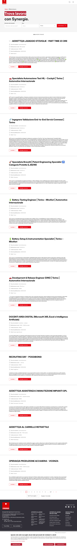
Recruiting (67, 515)
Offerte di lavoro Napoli (34, 517)
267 (51, 492)
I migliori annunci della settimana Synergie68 (42, 522)
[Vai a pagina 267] (56, 492)
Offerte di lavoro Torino (34, 514)
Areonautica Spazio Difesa (54, 515)
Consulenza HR (68, 517)
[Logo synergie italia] (4, 2)
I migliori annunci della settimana (42, 519)
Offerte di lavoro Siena (34, 525)
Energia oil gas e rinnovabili (55, 522)
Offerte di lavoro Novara (34, 519)
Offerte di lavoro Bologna (34, 522)
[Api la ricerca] (70, 2)
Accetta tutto (60, 544)
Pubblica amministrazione (54, 518)
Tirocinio (67, 520)
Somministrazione (68, 525)
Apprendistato (68, 518)
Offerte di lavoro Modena (42, 514)
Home (6, 9)
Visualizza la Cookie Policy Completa (18, 541)
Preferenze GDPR (16, 544)
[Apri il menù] (73, 2)
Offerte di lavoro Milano (42, 517)
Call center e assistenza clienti (55, 520)
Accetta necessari (49, 544)
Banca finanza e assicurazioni (55, 523)
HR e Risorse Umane (53, 517)
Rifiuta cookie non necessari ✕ (60, 532)
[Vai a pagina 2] (53, 492)
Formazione (52, 525)
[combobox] (47, 25)
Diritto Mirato (67, 523)
